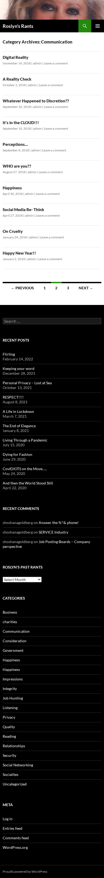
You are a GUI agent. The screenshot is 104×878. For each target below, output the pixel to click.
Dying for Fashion (17, 454)
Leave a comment (56, 63)
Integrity (10, 688)
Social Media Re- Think (23, 209)
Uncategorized (15, 784)
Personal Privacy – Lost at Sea (27, 383)
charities (10, 621)
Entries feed (12, 828)
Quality (9, 726)
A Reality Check (17, 79)
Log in (8, 818)
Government (13, 650)
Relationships (14, 746)
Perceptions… (15, 144)
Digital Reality (15, 57)
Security (9, 755)
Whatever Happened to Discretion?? (36, 100)
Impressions (13, 679)
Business (10, 612)
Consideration (14, 641)
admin (37, 63)
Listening (10, 707)
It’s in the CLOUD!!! (21, 122)
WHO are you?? (17, 166)
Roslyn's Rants (18, 26)
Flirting (9, 354)
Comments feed (16, 838)
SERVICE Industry (53, 532)
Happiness (12, 187)
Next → (86, 288)
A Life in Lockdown (18, 411)
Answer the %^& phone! (59, 522)
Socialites (10, 774)
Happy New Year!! (19, 253)
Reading (9, 736)
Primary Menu (97, 26)
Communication (16, 631)
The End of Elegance (19, 425)
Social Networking (18, 765)
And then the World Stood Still (28, 483)
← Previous (22, 288)
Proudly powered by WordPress (25, 871)
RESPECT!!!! (13, 397)
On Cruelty (13, 231)
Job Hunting (13, 698)
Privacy (9, 717)
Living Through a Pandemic (25, 440)
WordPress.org (15, 847)
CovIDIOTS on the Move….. (25, 468)
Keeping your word (18, 368)
